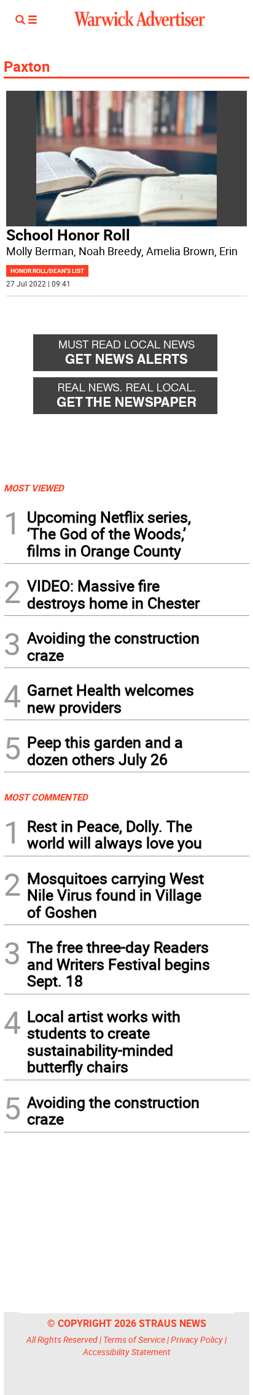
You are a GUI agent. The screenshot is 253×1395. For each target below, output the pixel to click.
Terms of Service (134, 1339)
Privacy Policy (197, 1339)
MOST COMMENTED (46, 797)
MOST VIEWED (34, 488)
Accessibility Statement (127, 1352)
